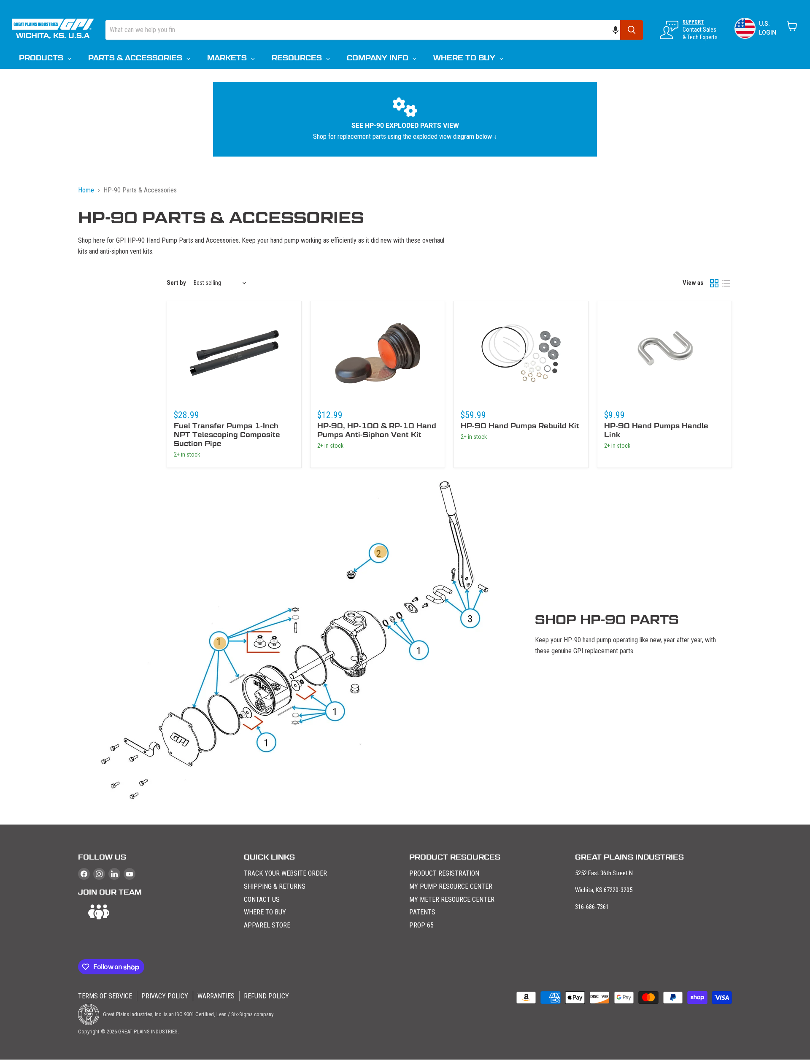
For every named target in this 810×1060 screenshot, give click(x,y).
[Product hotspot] (219, 643)
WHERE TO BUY (265, 912)
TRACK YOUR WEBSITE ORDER (285, 873)
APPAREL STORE (267, 925)
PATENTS (422, 912)
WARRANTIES (216, 996)
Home (86, 190)
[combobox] (362, 30)
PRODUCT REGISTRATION (444, 873)
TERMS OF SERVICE (105, 996)
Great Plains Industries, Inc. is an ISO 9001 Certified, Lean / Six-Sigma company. (188, 1014)
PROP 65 (421, 925)
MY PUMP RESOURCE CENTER (450, 886)
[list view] (726, 283)
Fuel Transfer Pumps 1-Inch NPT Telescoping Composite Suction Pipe (227, 435)
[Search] (631, 30)
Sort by (176, 283)
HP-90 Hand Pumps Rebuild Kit (520, 426)
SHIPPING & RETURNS (274, 886)
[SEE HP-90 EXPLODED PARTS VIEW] (405, 119)
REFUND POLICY (266, 996)
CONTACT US (262, 899)
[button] (619, 30)
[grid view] (714, 283)
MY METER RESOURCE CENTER (451, 899)
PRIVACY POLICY (164, 996)
